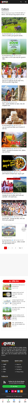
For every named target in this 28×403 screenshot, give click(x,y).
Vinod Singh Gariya (8, 33)
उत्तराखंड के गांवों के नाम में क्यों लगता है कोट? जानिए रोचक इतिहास (18, 294)
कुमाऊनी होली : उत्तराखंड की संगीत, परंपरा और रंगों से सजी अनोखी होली (13, 219)
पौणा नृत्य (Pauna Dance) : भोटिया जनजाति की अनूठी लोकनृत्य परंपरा (13, 242)
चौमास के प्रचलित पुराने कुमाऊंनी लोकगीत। (12, 35)
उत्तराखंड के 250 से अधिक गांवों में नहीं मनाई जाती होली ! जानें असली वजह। (12, 196)
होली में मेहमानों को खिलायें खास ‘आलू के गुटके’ (13, 173)
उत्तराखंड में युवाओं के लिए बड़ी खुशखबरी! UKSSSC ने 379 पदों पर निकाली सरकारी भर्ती (18, 301)
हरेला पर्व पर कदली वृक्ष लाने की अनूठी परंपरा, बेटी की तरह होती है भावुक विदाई (13, 81)
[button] (21, 2)
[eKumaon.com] (4, 2)
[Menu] (25, 2)
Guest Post (6, 102)
